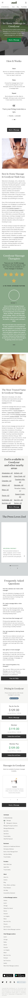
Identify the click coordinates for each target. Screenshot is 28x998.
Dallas (5, 945)
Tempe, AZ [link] (18, 506)
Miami (5, 921)
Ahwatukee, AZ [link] (7, 476)
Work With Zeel (8, 867)
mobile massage (6, 209)
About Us (6, 880)
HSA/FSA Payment (8, 841)
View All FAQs (14, 681)
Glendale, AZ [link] (18, 488)
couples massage (18, 240)
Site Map (6, 893)
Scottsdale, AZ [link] (7, 503)
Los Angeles (6, 919)
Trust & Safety (7, 839)
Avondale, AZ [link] (6, 479)
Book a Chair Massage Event (11, 854)
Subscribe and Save (14, 739)
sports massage (18, 413)
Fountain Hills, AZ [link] (20, 483)
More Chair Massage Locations (11, 968)
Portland (6, 960)
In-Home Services (5, 6)
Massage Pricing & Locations (11, 828)
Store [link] (13, 6)
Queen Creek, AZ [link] (20, 498)
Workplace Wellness (9, 851)
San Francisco (7, 929)
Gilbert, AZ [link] (6, 488)
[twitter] (2, 985)
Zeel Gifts (6, 834)
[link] (14, 2)
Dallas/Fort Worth (8, 911)
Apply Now (6, 870)
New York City (7, 924)
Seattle (5, 966)
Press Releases (7, 890)
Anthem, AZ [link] (18, 476)
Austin (5, 906)
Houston (6, 916)
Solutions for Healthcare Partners (12, 849)
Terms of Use (11, 996)
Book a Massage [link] (14, 40)
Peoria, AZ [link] (5, 498)
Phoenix (5, 927)
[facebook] (6, 985)
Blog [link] (18, 6)
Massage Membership (9, 831)
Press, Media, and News (9, 888)
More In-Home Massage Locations (12, 932)
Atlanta (5, 903)
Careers (5, 882)
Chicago (6, 908)
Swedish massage (14, 211)
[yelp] (14, 985)
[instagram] (10, 985)
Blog (5, 885)
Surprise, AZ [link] (6, 506)
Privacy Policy (19, 996)
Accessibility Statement (9, 895)
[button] (12, 122)
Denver (5, 913)
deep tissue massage (17, 213)
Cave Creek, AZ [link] (19, 479)
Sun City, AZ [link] (18, 503)
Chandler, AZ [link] (6, 483)
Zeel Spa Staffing (8, 857)
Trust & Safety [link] (24, 6)
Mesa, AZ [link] (5, 492)
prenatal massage (15, 411)
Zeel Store (6, 836)
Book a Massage (14, 133)
